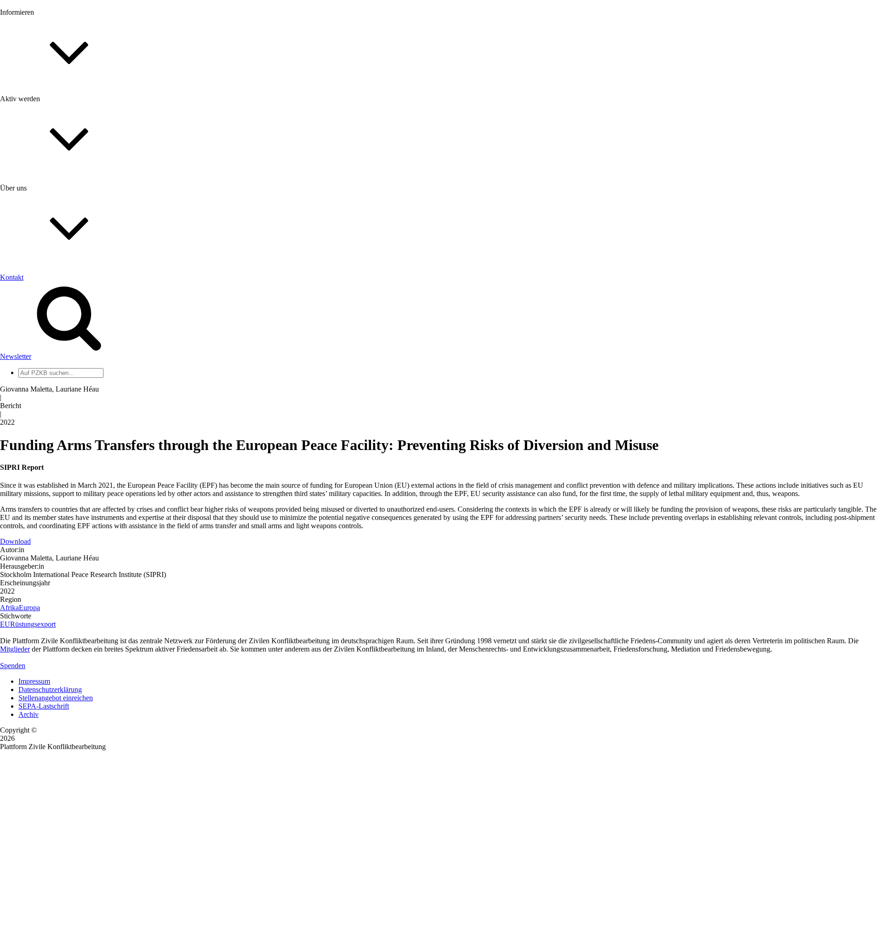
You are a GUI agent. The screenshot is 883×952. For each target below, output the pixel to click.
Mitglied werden (42, 205)
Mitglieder (33, 222)
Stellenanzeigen (41, 140)
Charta (28, 303)
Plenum (29, 381)
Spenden (12, 665)
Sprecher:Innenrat (44, 364)
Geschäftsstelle (40, 356)
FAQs (27, 230)
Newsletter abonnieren (51, 115)
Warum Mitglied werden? (55, 214)
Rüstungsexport (33, 624)
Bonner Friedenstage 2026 (56, 132)
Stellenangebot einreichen (55, 698)
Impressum (34, 681)
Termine (30, 123)
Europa (29, 608)
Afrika (9, 608)
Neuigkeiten (36, 99)
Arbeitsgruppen (40, 389)
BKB (26, 450)
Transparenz (36, 312)
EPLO (27, 441)
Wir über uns (37, 295)
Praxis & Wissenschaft (50, 267)
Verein (27, 372)
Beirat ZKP (35, 433)
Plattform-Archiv (43, 164)
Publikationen (38, 148)
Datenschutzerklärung (50, 689)
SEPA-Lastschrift (43, 706)
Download (15, 541)
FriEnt (27, 425)
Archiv (28, 714)
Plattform (31, 107)
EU (5, 624)
